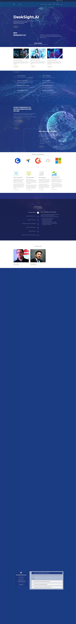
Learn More (21, 584)
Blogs (62, 4)
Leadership (57, 4)
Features (45, 4)
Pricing (54, 4)
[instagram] (62, 0)
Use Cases (49, 4)
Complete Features (16, 189)
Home (42, 4)
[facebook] (58, 0)
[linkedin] (59, 0)
